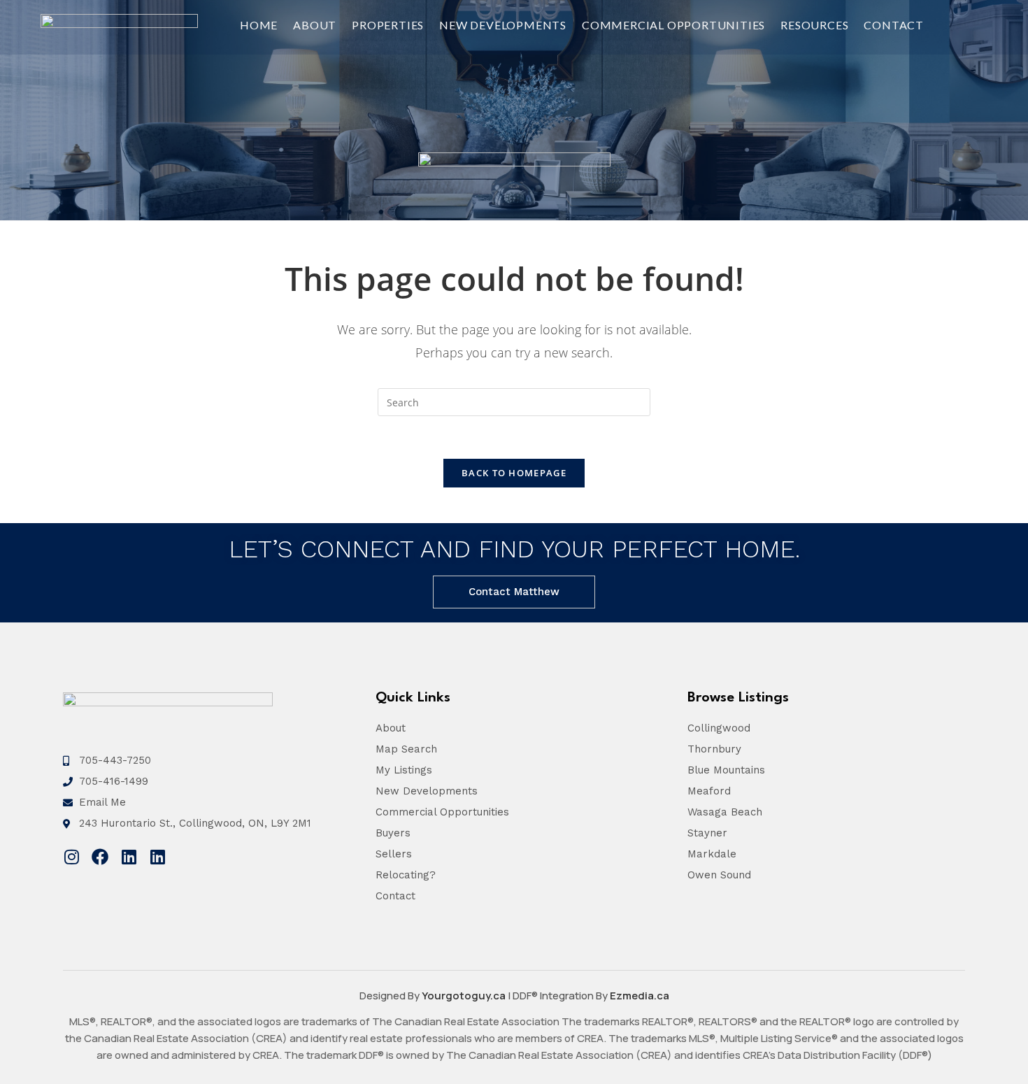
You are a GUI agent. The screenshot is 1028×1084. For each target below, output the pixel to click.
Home (259, 24)
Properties (388, 24)
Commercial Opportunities (673, 24)
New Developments (502, 24)
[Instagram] (71, 856)
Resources (814, 24)
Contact (894, 24)
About (314, 24)
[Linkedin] (128, 856)
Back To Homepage (514, 472)
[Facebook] (100, 856)
